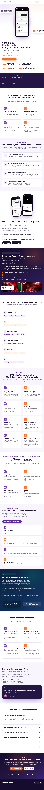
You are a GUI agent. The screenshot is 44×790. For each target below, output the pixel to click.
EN (37, 1)
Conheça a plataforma (24, 59)
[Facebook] (41, 783)
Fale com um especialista (9, 59)
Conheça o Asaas (5, 598)
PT (35, 1)
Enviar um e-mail (29, 768)
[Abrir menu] (40, 2)
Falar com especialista (16, 768)
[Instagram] (35, 783)
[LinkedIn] (38, 783)
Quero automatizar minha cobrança (12, 521)
